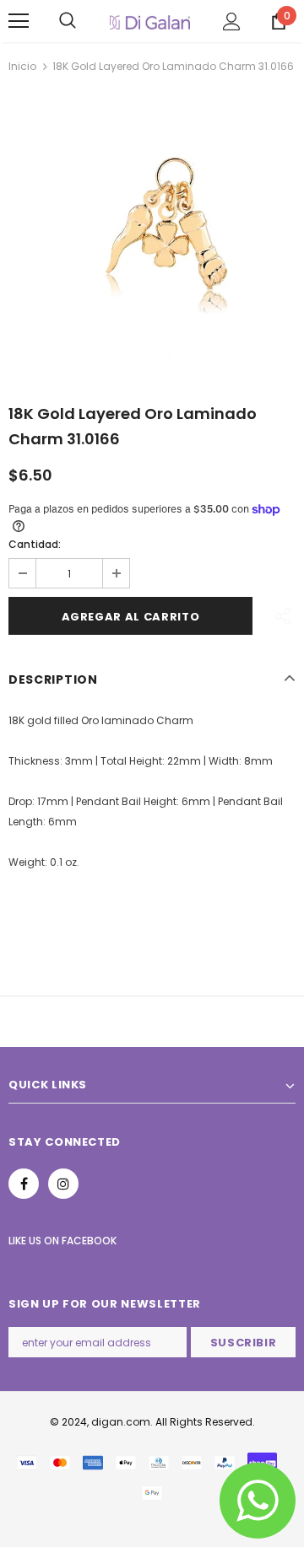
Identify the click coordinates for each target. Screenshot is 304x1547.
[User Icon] (232, 21)
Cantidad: (34, 544)
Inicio (22, 66)
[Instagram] (63, 1183)
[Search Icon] (67, 21)
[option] (152, 232)
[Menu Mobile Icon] (18, 21)
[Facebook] (23, 1183)
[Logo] (150, 21)
